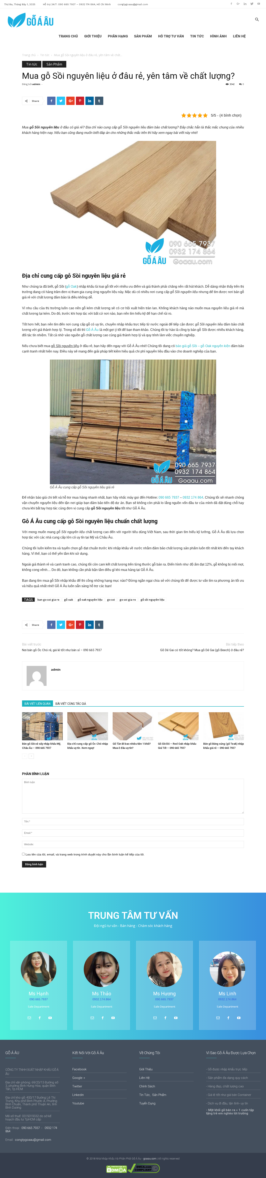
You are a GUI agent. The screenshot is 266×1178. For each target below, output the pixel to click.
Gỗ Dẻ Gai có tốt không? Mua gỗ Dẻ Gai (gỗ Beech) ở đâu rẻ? (202, 650)
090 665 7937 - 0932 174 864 (31, 1129)
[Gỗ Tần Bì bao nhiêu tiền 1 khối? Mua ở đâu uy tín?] (133, 726)
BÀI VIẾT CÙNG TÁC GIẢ (70, 703)
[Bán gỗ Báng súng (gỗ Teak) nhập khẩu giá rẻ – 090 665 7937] (223, 726)
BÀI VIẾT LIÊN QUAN (37, 703)
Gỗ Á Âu (92, 329)
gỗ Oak (71, 286)
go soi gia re (127, 599)
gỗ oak (68, 599)
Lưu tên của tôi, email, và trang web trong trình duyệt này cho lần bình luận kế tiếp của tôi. (85, 854)
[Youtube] (259, 3)
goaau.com (149, 1158)
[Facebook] (231, 3)
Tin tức (44, 55)
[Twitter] (252, 3)
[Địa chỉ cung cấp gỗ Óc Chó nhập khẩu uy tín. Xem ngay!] (87, 726)
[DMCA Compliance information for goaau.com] (144, 1172)
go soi (111, 599)
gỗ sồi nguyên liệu (152, 599)
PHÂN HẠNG (118, 36)
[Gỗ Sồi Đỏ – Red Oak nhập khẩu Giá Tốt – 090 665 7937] (178, 726)
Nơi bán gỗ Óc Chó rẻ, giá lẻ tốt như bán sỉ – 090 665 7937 (62, 650)
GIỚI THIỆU (93, 36)
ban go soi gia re (48, 599)
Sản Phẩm (54, 64)
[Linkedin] (245, 3)
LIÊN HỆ (239, 36)
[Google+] (238, 3)
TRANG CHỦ (68, 36)
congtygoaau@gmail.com (133, 4)
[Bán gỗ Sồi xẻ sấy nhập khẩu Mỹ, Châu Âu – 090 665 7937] (42, 726)
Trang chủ (29, 55)
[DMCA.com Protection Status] (116, 1172)
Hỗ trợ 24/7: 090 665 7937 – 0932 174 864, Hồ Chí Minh (77, 4)
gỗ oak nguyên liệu (90, 599)
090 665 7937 (169, 497)
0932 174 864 (193, 497)
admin (36, 84)
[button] (257, 20)
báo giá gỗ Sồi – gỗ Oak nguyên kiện (203, 346)
